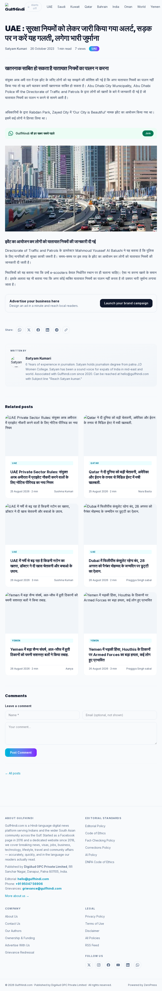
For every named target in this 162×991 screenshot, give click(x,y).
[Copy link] (66, 330)
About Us (11, 916)
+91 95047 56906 (29, 884)
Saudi (61, 6)
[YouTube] (118, 965)
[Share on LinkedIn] (47, 330)
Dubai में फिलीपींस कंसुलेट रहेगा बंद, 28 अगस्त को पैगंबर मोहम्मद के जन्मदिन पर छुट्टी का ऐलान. (118, 565)
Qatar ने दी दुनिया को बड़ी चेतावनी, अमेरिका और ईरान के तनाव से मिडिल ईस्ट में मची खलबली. (119, 477)
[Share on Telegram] (57, 330)
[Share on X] (29, 330)
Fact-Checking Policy (100, 840)
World (141, 6)
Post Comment (21, 752)
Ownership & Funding (20, 938)
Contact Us (12, 923)
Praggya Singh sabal (139, 580)
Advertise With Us (17, 945)
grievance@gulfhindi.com (42, 888)
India (116, 6)
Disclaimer (92, 931)
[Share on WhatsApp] (19, 330)
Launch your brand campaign (126, 303)
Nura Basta (145, 491)
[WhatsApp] (137, 965)
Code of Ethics (95, 833)
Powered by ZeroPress (142, 985)
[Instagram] (99, 965)
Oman (128, 6)
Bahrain (102, 6)
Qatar (88, 6)
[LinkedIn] (128, 965)
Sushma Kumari (63, 491)
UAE (50, 6)
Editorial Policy (95, 826)
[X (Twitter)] (89, 965)
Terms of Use (94, 923)
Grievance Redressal (19, 952)
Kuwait (75, 6)
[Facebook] (108, 965)
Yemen (155, 6)
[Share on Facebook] (38, 330)
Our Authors (13, 931)
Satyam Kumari (16, 48)
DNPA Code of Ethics (99, 862)
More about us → (17, 896)
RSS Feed (92, 945)
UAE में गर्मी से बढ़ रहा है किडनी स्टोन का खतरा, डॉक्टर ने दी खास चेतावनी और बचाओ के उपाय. (41, 565)
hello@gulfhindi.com (33, 879)
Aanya (69, 668)
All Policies (92, 938)
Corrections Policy (98, 847)
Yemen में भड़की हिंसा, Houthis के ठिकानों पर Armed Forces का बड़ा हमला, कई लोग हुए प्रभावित (119, 654)
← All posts (12, 773)
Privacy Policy (95, 916)
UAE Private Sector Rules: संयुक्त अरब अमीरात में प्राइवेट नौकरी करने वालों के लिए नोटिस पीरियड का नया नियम (39, 477)
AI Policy (91, 855)
